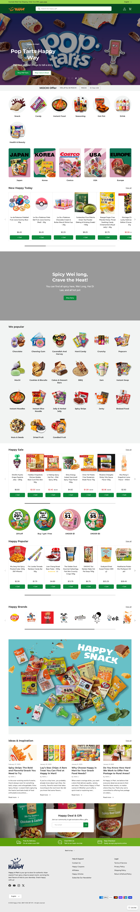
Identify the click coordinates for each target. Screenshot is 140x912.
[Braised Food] (122, 397)
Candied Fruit (59, 437)
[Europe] (120, 162)
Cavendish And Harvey (59, 352)
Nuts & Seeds (17, 437)
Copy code (95, 88)
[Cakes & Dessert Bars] (59, 368)
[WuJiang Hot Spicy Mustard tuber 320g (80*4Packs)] (17, 554)
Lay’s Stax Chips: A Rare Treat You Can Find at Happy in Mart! (53, 770)
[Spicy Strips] (80, 397)
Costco (70, 180)
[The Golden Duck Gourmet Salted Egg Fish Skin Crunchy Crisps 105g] (71, 554)
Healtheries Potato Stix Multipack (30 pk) (124, 569)
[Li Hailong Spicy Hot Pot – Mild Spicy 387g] (53, 463)
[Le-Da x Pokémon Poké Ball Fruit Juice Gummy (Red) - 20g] (41, 203)
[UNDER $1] (70, 520)
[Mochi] (17, 368)
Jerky (101, 409)
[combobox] (74, 8)
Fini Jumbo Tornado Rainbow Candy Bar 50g (35, 569)
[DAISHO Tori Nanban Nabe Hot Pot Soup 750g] (88, 554)
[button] (130, 9)
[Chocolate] (17, 340)
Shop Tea (14, 73)
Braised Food (122, 409)
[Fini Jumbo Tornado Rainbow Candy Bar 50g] (35, 554)
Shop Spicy (70, 298)
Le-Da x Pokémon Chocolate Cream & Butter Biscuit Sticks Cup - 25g (63, 221)
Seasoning (80, 116)
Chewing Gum (38, 351)
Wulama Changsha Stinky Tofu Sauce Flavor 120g (106, 477)
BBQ (80, 380)
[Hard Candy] (80, 340)
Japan (19, 180)
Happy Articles (77, 874)
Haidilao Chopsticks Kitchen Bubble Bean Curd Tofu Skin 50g (35, 478)
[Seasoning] (80, 104)
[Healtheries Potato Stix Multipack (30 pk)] (124, 554)
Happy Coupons (78, 867)
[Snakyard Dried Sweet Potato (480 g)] (106, 554)
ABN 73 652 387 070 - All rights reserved (33, 903)
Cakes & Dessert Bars (59, 381)
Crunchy (101, 351)
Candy (38, 116)
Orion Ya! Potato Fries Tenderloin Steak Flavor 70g (88, 477)
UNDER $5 (95, 534)
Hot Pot (101, 116)
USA (95, 180)
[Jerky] (101, 397)
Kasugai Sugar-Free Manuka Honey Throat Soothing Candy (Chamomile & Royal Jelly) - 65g (107, 222)
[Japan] (19, 162)
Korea (45, 180)
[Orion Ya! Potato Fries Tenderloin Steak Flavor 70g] (88, 463)
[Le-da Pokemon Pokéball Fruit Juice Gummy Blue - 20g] (19, 203)
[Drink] (122, 104)
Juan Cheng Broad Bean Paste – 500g (53, 568)
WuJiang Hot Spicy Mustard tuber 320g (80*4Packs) (17, 569)
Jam (102, 380)
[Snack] (17, 104)
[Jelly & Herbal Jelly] (59, 397)
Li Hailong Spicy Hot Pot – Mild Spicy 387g (53, 477)
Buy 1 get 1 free (45, 534)
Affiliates (75, 870)
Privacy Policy (119, 867)
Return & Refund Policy (122, 874)
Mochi (17, 380)
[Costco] (70, 162)
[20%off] (19, 520)
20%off (19, 534)
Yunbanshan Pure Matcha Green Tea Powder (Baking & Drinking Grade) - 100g (85, 221)
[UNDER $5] (95, 520)
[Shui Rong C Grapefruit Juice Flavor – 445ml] (124, 463)
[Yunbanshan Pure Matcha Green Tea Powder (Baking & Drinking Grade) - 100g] (85, 203)
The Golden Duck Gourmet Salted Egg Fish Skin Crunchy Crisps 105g (70, 570)
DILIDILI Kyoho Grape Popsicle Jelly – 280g (17, 477)
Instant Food (59, 116)
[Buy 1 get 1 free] (45, 520)
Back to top (69, 850)
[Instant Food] (59, 104)
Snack (17, 116)
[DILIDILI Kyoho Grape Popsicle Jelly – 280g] (17, 463)
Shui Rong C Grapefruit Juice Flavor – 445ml (124, 477)
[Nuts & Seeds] (17, 425)
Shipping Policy (120, 870)
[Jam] (101, 368)
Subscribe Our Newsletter (81, 878)
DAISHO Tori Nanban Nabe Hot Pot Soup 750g (88, 569)
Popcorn (122, 351)
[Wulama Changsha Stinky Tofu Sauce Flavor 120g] (106, 463)
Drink (122, 116)
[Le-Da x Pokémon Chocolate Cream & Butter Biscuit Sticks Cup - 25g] (63, 203)
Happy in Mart (17, 903)
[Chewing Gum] (38, 340)
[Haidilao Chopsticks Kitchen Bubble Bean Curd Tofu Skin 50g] (35, 463)
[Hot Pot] (101, 104)
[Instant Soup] (122, 368)
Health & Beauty (17, 142)
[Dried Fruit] (38, 425)
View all (128, 188)
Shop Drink (27, 73)
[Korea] (45, 162)
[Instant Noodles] (17, 397)
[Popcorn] (122, 340)
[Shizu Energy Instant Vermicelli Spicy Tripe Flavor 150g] (71, 463)
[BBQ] (80, 368)
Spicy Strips (80, 409)
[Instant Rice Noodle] (38, 397)
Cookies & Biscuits (38, 380)
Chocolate (17, 351)
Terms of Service (120, 863)
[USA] (95, 162)
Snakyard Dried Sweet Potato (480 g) (106, 569)
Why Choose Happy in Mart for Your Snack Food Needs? (84, 770)
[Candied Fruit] (59, 425)
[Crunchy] (101, 340)
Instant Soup (123, 380)
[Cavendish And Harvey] (59, 340)
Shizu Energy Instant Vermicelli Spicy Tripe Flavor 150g (70, 478)
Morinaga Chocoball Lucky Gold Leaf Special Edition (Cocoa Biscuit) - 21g (129, 221)
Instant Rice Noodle (38, 410)
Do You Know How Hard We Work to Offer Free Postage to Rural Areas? (116, 770)
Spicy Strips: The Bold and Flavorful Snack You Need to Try (22, 770)
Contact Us (76, 863)
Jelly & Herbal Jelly (59, 410)
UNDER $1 (70, 534)
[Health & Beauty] (17, 130)
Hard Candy (80, 351)
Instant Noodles (17, 409)
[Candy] (38, 104)
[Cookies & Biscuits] (38, 368)
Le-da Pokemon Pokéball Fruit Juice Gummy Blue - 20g (19, 219)
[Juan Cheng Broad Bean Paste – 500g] (53, 554)
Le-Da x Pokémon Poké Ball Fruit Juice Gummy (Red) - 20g (41, 219)
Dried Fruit (38, 437)
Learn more (43, 2)
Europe (120, 180)
